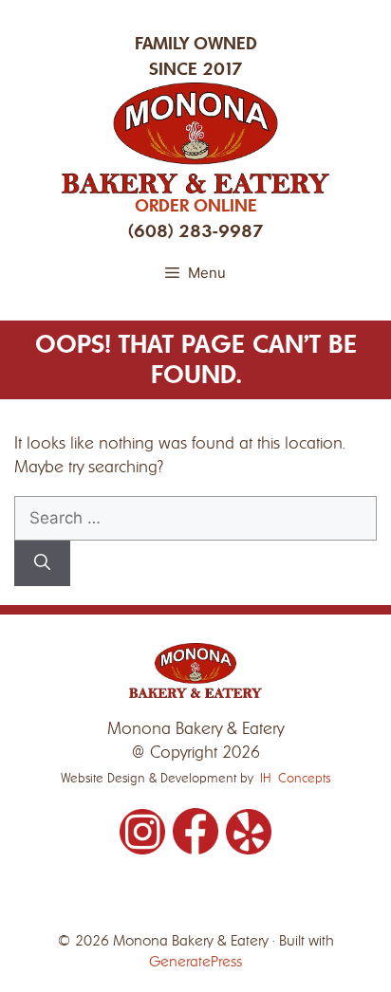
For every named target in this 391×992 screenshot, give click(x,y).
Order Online (196, 205)
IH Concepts (295, 778)
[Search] (42, 563)
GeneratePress (195, 961)
